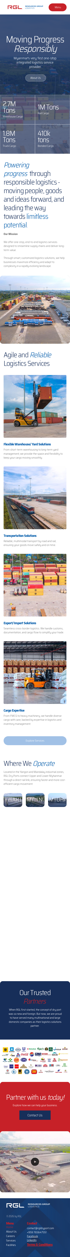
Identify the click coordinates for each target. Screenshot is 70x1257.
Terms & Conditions (40, 1244)
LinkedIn (31, 1240)
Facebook (32, 1236)
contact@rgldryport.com (40, 1228)
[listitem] (35, 419)
